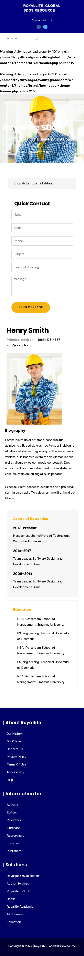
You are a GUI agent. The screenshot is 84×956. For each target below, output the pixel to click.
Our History (15, 734)
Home (7, 152)
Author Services (18, 883)
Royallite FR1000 (18, 891)
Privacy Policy (16, 757)
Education (14, 922)
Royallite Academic (20, 906)
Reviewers (14, 820)
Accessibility (15, 772)
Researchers (15, 835)
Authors (12, 805)
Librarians (13, 828)
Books (11, 899)
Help (10, 780)
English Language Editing (33, 183)
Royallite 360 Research (23, 876)
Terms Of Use (16, 764)
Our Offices (14, 741)
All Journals (15, 914)
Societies (13, 843)
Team (21, 152)
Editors (12, 812)
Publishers (14, 851)
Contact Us (15, 749)
